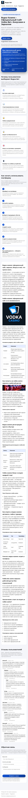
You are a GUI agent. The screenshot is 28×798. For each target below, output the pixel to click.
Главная (3, 6)
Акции (15, 6)
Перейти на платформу (9, 9)
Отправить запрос (14, 776)
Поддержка (21, 6)
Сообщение (5, 767)
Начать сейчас (7, 38)
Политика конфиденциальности (8, 796)
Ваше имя (4, 756)
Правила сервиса (5, 794)
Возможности (9, 6)
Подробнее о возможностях (9, 41)
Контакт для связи (6, 762)
